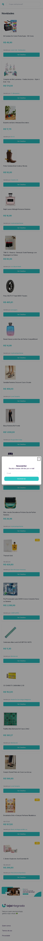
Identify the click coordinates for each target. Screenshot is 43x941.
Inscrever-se (21, 479)
